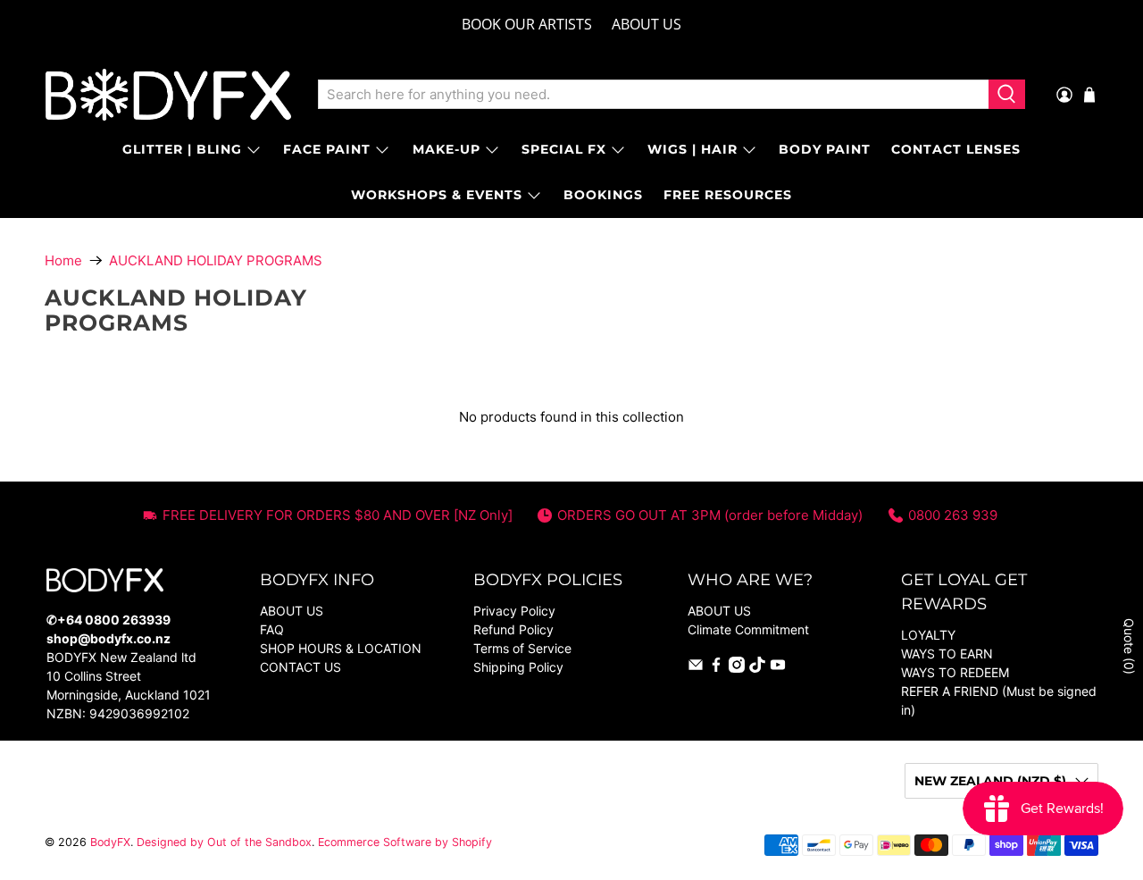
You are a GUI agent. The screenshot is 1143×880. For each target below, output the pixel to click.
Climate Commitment (748, 629)
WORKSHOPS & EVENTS (436, 195)
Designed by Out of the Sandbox (224, 842)
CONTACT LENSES (956, 149)
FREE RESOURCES (727, 195)
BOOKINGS (603, 195)
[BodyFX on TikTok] (757, 667)
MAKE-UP (446, 149)
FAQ (272, 629)
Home (63, 260)
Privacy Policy (514, 610)
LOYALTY (928, 634)
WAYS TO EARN (947, 653)
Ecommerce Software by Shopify (405, 842)
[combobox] (653, 95)
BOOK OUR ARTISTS (527, 24)
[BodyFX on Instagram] (737, 667)
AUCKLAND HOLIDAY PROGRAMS (215, 260)
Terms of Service (522, 648)
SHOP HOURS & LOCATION (340, 648)
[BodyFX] (168, 95)
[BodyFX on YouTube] (778, 667)
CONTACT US (300, 667)
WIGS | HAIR (692, 149)
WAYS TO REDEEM (955, 672)
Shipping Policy (518, 667)
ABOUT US (646, 24)
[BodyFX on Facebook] (716, 667)
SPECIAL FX (563, 149)
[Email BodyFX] (696, 667)
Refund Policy (513, 629)
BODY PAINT (825, 149)
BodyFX (110, 842)
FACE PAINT (327, 149)
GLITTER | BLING (182, 149)
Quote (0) (1129, 646)
